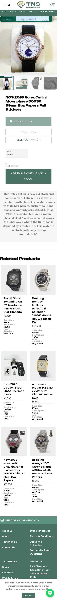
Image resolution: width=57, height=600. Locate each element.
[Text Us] (50, 593)
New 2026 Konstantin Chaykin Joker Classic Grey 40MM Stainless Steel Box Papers (14, 470)
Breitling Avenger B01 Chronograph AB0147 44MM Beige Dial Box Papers (42, 468)
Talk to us (28, 132)
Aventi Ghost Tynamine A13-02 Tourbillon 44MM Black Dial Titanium (13, 305)
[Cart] (53, 5)
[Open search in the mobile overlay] (8, 5)
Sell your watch (29, 140)
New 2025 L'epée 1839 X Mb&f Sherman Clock (13, 389)
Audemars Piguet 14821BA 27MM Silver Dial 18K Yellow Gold (42, 391)
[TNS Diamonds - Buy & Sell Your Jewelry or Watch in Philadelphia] (28, 4)
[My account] (50, 5)
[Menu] (3, 4)
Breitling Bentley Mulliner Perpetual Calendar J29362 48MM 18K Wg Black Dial (41, 310)
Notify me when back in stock (28, 176)
